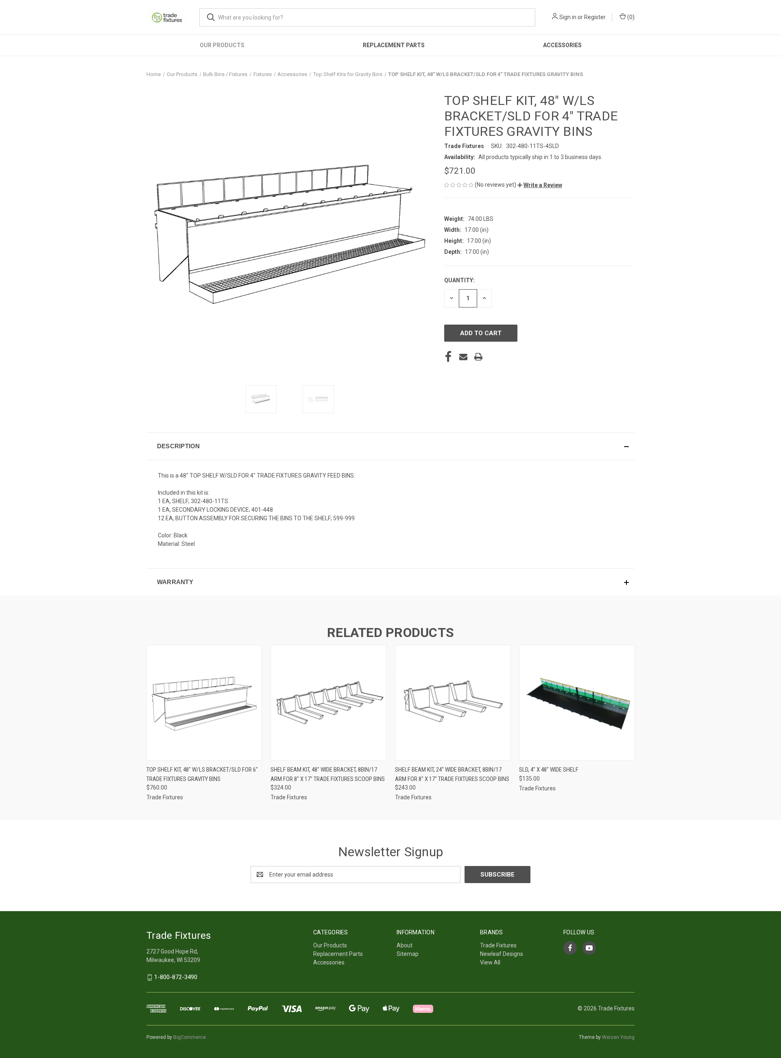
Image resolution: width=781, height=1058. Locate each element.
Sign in (567, 17)
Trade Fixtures (498, 945)
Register (595, 17)
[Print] (478, 356)
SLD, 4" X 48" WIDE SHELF (548, 769)
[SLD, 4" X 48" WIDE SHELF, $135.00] (577, 702)
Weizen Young (618, 1037)
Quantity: (459, 280)
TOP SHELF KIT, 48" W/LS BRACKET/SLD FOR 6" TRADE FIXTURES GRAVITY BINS (202, 774)
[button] (539, 185)
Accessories (562, 45)
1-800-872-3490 (175, 977)
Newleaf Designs (501, 954)
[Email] (463, 356)
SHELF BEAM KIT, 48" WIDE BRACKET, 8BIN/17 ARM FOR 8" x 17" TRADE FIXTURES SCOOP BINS (328, 774)
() (630, 17)
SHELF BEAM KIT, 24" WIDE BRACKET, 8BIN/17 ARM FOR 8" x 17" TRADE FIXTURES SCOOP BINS (452, 774)
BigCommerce (189, 1037)
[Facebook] (448, 356)
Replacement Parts (394, 45)
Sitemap (408, 954)
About (404, 945)
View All (490, 962)
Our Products (222, 45)
